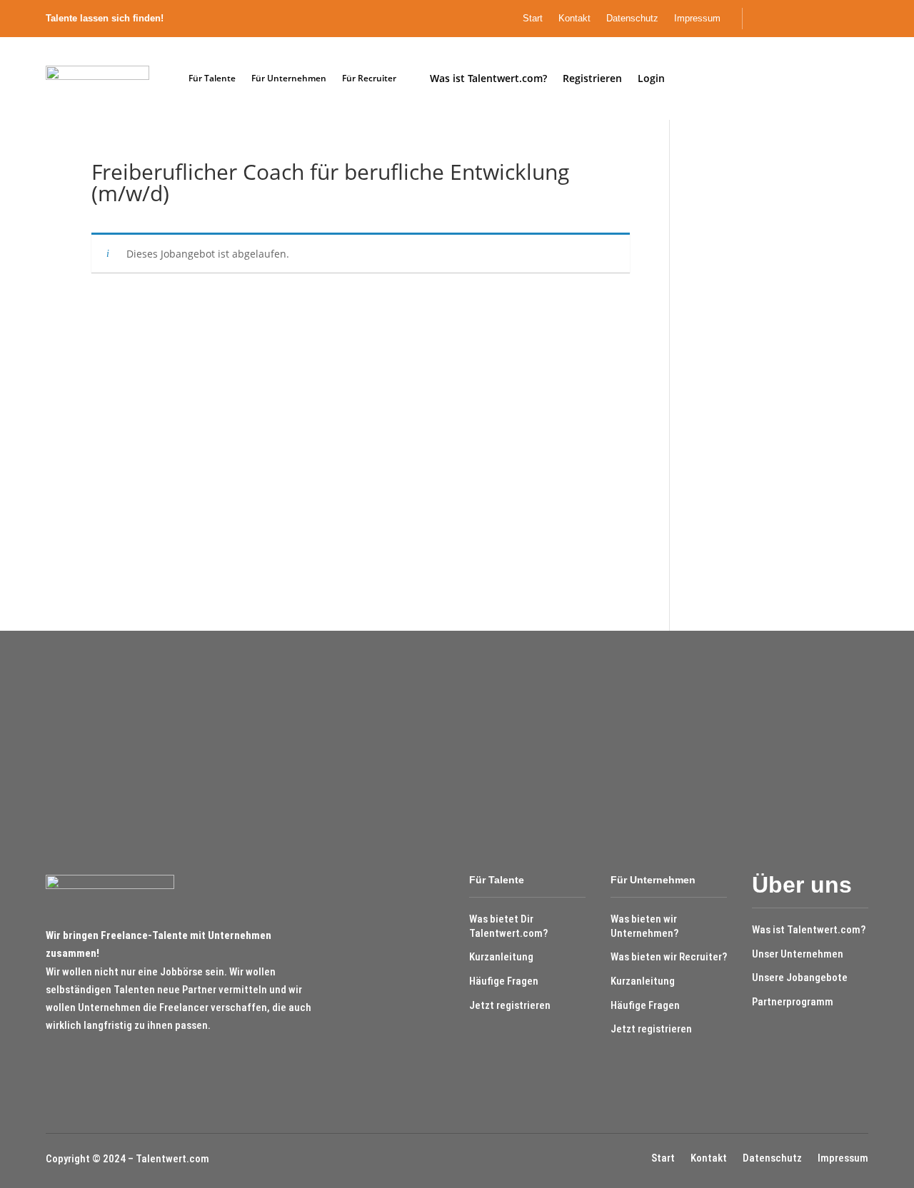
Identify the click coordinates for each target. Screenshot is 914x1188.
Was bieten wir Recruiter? (669, 956)
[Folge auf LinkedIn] (864, 18)
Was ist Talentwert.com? (808, 929)
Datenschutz (632, 19)
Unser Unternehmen (797, 954)
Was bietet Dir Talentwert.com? (508, 926)
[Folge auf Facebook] (840, 18)
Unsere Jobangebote (800, 977)
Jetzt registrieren (510, 1005)
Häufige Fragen (503, 981)
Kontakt (574, 19)
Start (533, 19)
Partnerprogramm (792, 1001)
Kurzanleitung (501, 956)
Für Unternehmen (288, 78)
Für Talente (212, 78)
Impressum (697, 19)
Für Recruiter (369, 78)
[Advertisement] (757, 375)
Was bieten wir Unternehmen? (644, 926)
